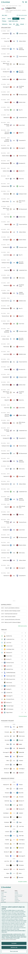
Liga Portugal (3, 902)
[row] (14, 33)
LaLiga (2, 893)
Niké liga (2, 900)
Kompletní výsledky (22, 881)
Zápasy (19, 5)
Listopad (22, 24)
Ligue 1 (2, 897)
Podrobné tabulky (23, 716)
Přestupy (4, 21)
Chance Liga (3, 899)
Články (16, 890)
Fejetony (16, 897)
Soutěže (3, 5)
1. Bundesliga (3, 896)
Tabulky (9, 18)
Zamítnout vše (14, 947)
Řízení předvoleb (14, 951)
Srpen (10, 24)
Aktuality (16, 892)
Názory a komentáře (18, 896)
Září (14, 24)
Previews (16, 893)
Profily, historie (17, 900)
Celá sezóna (4, 24)
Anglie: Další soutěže (13, 21)
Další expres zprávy (22, 626)
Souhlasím (14, 943)
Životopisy (17, 899)
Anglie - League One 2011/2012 (11, 5)
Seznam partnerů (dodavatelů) (8, 939)
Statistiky (23, 18)
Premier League (4, 892)
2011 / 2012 (4, 15)
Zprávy (3, 18)
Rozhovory (17, 902)
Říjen (17, 24)
